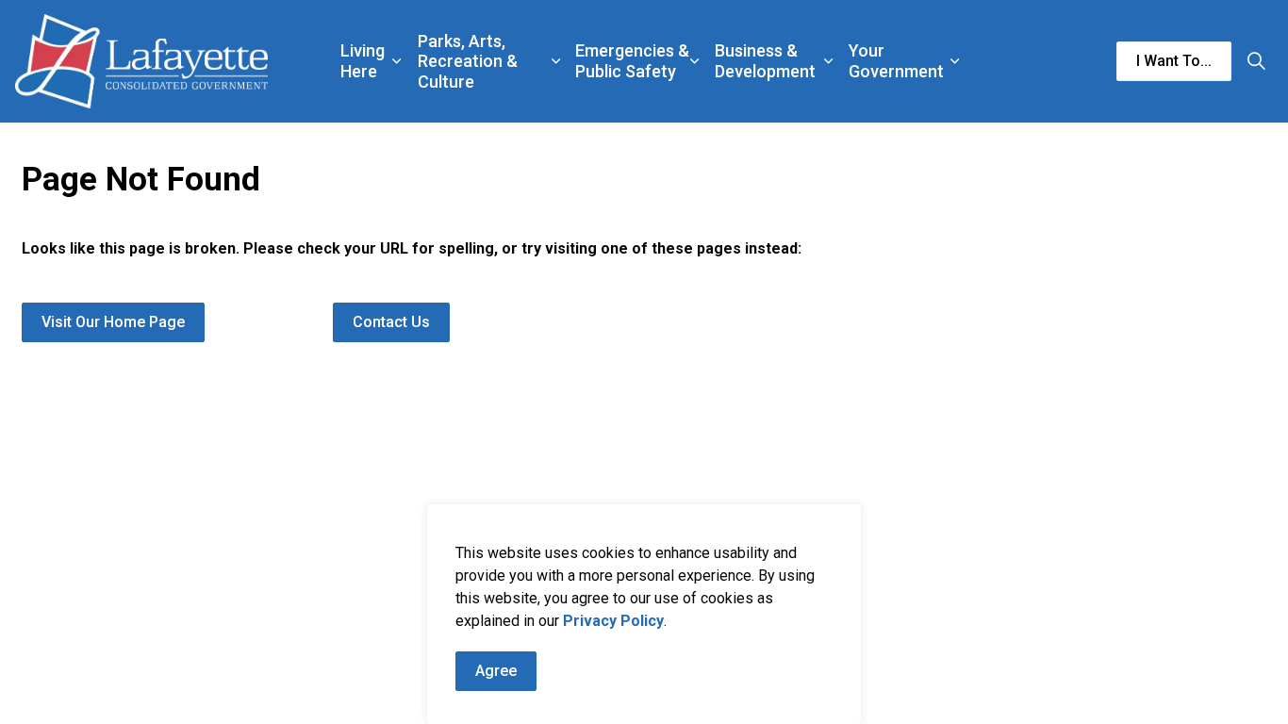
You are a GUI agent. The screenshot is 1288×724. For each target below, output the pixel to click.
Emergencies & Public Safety (632, 61)
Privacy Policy (613, 621)
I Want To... (1174, 61)
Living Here (362, 61)
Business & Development (765, 61)
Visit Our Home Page (113, 322)
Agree (496, 671)
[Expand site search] (1256, 61)
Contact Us (391, 322)
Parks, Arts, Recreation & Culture (468, 61)
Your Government (896, 61)
